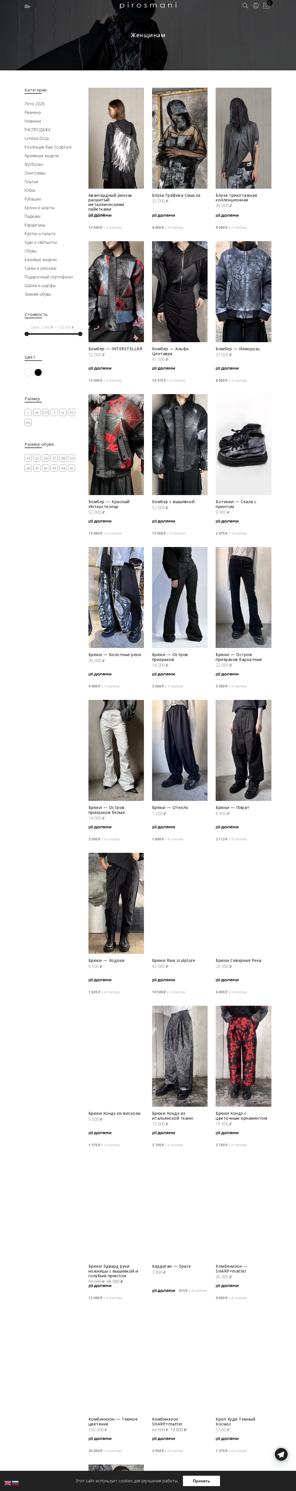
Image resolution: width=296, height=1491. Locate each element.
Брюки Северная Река (239, 960)
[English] (8, 1483)
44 (63, 468)
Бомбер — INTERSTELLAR (115, 348)
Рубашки (33, 199)
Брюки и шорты (40, 207)
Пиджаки (32, 216)
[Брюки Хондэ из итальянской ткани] (180, 1056)
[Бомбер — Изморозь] (243, 291)
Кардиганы (35, 225)
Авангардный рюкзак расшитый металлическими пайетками (110, 202)
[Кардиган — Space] (180, 1209)
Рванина (33, 112)
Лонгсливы (35, 173)
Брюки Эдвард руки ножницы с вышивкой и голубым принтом (113, 1270)
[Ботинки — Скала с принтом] (243, 444)
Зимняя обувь (38, 294)
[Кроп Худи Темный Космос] (243, 1362)
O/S (46, 412)
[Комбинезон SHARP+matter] (180, 1362)
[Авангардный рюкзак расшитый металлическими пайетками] (116, 138)
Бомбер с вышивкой (173, 501)
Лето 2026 (35, 103)
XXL (28, 422)
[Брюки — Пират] (243, 750)
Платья (31, 181)
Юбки (30, 190)
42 (46, 468)
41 (37, 468)
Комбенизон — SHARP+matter (232, 1268)
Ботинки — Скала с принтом (236, 504)
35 (37, 458)
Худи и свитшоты (41, 242)
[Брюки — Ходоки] (116, 903)
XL (63, 412)
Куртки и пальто (40, 233)
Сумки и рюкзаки (40, 268)
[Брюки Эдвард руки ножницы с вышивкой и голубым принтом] (116, 1209)
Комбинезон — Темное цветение (113, 1421)
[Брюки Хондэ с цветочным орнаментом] (243, 1056)
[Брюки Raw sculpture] (180, 903)
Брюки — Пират (232, 807)
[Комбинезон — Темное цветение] (116, 1362)
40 (28, 468)
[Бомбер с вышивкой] (180, 444)
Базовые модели (41, 259)
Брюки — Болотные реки (114, 654)
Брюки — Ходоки (106, 960)
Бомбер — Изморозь (238, 348)
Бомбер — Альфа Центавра (170, 351)
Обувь (31, 251)
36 (46, 458)
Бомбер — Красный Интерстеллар (109, 504)
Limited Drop (37, 138)
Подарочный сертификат (49, 277)
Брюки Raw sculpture (173, 960)
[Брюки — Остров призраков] (180, 597)
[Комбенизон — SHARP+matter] (243, 1209)
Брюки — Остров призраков (170, 657)
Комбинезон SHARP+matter (167, 1421)
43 (54, 468)
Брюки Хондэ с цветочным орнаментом (241, 1115)
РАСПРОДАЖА (37, 129)
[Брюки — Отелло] (180, 750)
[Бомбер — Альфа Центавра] (180, 291)
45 (72, 468)
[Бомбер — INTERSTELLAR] (116, 291)
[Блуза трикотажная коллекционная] (243, 138)
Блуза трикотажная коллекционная (236, 197)
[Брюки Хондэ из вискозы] (116, 1056)
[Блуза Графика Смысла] (180, 138)
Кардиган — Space (171, 1266)
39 (72, 458)
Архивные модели (42, 155)
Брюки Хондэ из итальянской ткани (172, 1115)
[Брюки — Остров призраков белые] (116, 750)
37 (54, 458)
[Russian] (15, 1483)
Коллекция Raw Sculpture (48, 147)
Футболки (34, 164)
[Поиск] (245, 6)
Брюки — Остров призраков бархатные (239, 657)
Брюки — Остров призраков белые (106, 810)
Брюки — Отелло (170, 807)
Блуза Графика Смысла (176, 195)
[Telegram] (281, 1477)
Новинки (33, 121)
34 (28, 458)
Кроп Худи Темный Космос (235, 1421)
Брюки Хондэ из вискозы (114, 1113)
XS (71, 412)
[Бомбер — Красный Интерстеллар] (116, 444)
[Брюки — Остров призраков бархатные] (243, 597)
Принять (201, 1481)
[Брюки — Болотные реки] (116, 597)
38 (63, 458)
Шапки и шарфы (40, 285)
